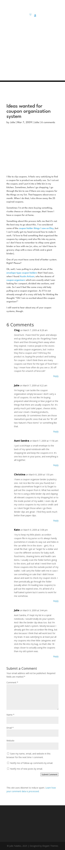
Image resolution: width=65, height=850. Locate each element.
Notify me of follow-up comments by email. (31, 763)
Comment (12, 682)
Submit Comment (49, 774)
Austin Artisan (27, 276)
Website (10, 740)
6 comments (48, 122)
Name (10, 714)
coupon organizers (15, 280)
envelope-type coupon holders (21, 273)
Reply (55, 376)
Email (10, 727)
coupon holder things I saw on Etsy (36, 228)
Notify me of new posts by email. (26, 768)
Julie (12, 122)
